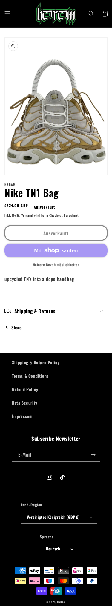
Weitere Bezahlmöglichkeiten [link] (56, 264)
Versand (27, 215)
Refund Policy (25, 389)
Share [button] (16, 327)
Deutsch (53, 549)
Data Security (24, 403)
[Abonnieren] (93, 455)
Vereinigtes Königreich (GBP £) (53, 517)
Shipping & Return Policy (35, 362)
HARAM (61, 602)
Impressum (22, 416)
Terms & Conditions (30, 376)
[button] (7, 13)
